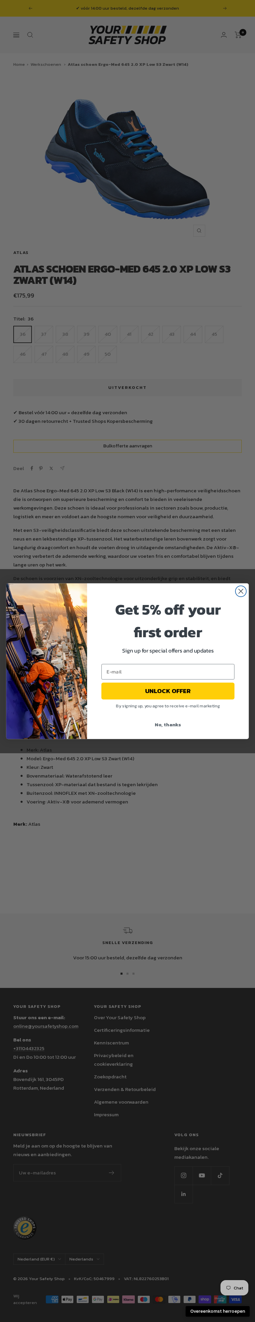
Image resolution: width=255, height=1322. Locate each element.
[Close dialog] (240, 591)
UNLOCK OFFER (168, 690)
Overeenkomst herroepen (217, 1311)
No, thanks (168, 724)
